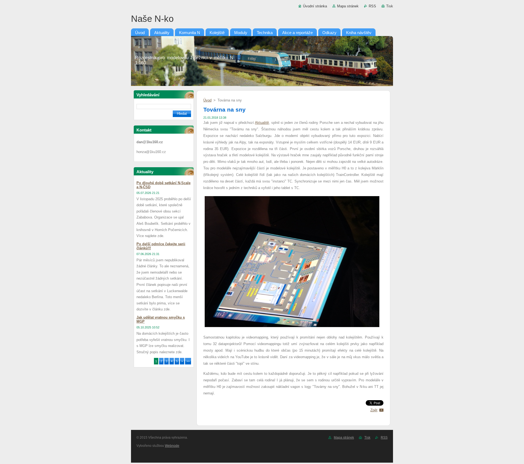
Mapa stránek (348, 6)
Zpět (373, 410)
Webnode (172, 446)
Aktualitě (262, 123)
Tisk (389, 6)
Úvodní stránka (315, 6)
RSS (372, 6)
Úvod (207, 100)
